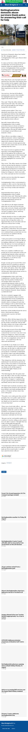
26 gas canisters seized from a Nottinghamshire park (11, 567)
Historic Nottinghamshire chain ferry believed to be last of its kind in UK (13, 591)
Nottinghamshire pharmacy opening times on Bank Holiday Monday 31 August (13, 665)
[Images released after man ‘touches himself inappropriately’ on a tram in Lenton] (14, 604)
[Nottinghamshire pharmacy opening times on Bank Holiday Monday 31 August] (14, 653)
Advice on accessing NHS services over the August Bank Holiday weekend (13, 690)
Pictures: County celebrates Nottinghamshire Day (10, 714)
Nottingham (9, 462)
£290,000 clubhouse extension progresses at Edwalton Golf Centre (13, 641)
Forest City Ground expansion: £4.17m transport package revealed (13, 494)
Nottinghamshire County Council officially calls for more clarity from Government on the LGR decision (13, 542)
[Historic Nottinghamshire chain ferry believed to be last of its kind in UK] (14, 580)
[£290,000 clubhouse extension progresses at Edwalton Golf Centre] (14, 630)
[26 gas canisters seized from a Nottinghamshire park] (14, 556)
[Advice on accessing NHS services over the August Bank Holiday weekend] (14, 679)
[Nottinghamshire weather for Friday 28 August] (14, 507)
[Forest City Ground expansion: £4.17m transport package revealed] (14, 483)
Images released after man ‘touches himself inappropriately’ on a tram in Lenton (13, 616)
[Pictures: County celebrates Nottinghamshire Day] (14, 703)
